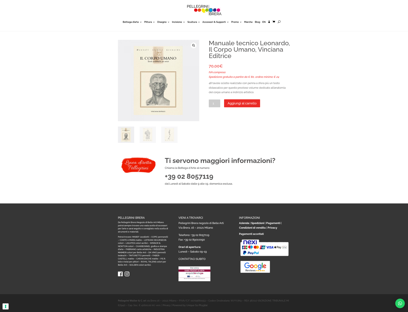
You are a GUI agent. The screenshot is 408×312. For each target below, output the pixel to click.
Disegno (162, 22)
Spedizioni (257, 223)
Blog (257, 22)
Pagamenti (273, 223)
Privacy (272, 227)
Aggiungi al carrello (242, 103)
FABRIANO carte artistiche (138, 249)
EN (264, 22)
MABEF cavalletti (140, 237)
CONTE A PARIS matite (131, 240)
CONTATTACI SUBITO (192, 259)
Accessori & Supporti (214, 22)
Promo (235, 22)
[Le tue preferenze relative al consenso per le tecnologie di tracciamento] (6, 306)
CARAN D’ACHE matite (147, 258)
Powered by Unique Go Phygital (190, 305)
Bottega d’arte (131, 22)
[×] (400, 303)
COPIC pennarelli (159, 237)
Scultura (192, 22)
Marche (248, 22)
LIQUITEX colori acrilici (137, 243)
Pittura (148, 22)
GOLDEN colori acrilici (140, 265)
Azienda (244, 223)
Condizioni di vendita (252, 227)
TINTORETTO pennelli (139, 255)
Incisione (177, 22)
